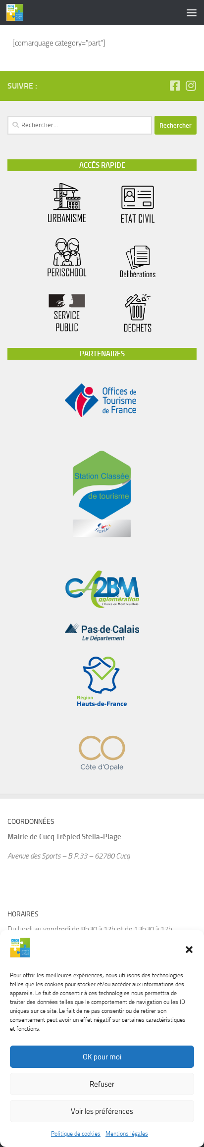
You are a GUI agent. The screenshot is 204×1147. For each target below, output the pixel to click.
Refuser (102, 1084)
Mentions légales (126, 1133)
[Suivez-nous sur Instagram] (191, 86)
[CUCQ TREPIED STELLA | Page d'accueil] (17, 12)
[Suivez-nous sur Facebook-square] (175, 86)
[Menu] (191, 12)
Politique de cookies (76, 1133)
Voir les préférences (102, 1111)
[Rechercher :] (79, 125)
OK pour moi (102, 1056)
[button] (189, 950)
